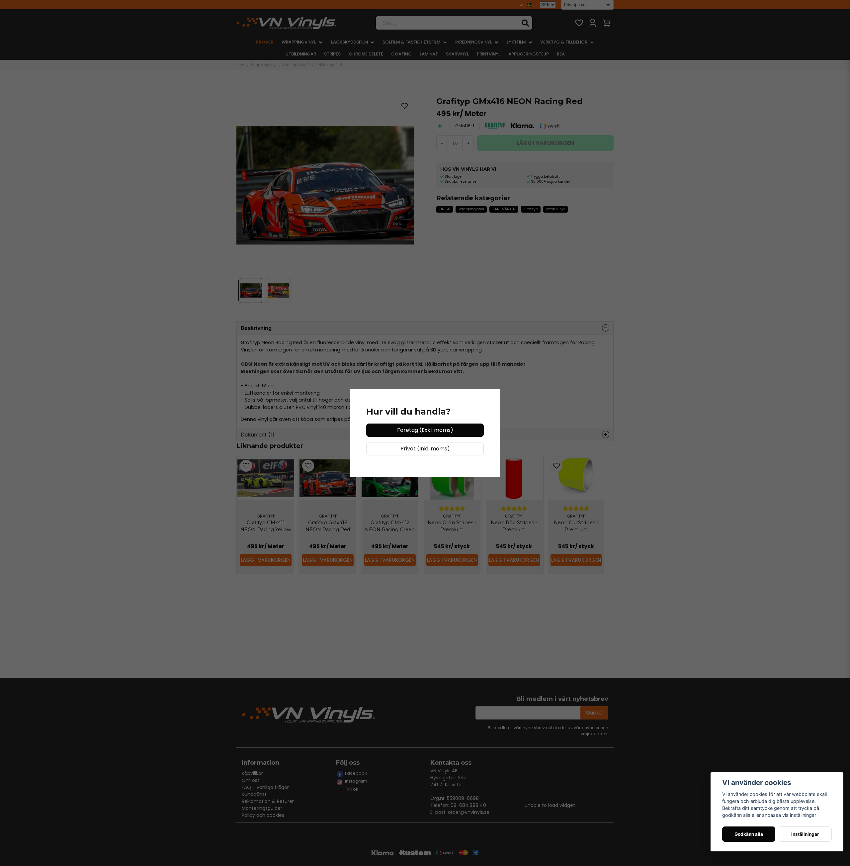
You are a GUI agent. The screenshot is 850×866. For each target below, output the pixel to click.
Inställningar (805, 834)
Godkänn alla (748, 834)
